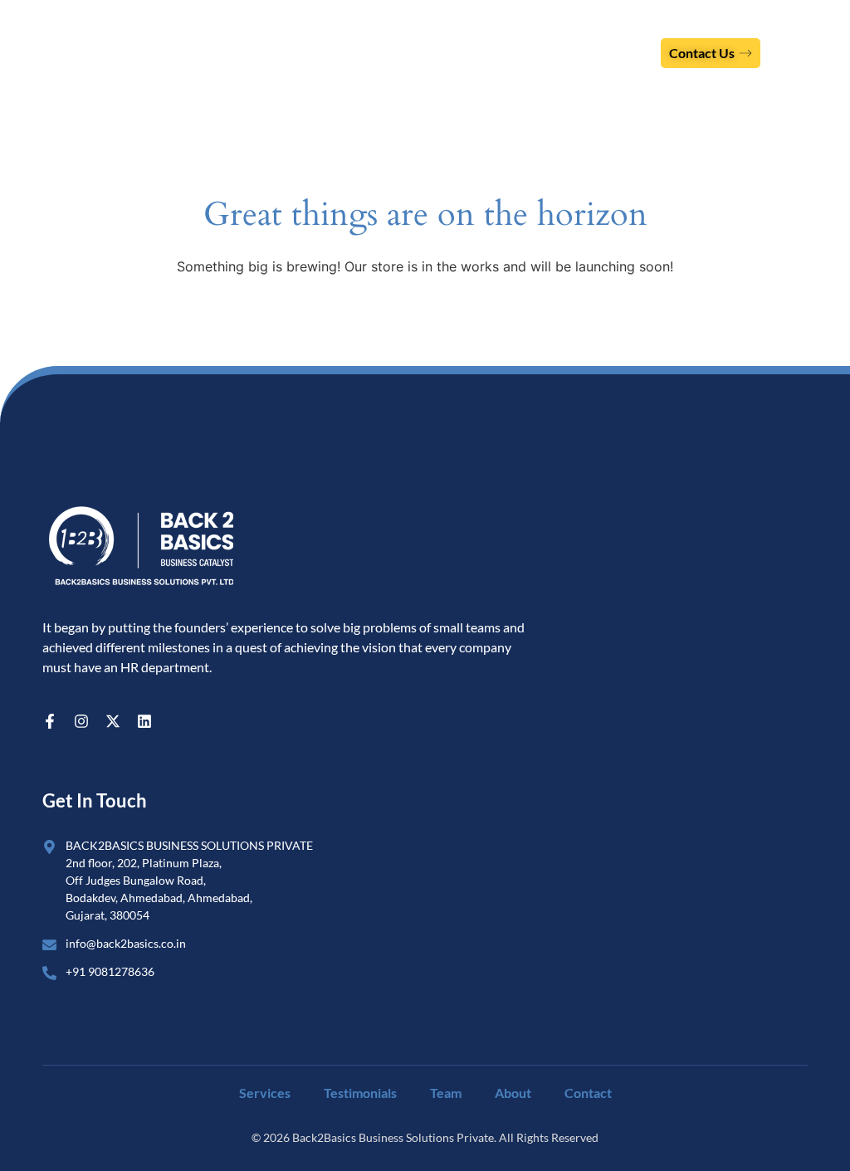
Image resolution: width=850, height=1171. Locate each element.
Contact (588, 1092)
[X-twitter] (112, 721)
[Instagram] (81, 721)
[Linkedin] (144, 721)
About (513, 1092)
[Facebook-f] (49, 721)
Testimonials (360, 1092)
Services (265, 1092)
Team (446, 1092)
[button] (810, 52)
